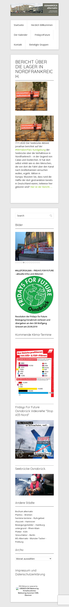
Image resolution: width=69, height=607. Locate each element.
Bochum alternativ (24, 511)
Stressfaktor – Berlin (25, 535)
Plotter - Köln (21, 531)
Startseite (19, 25)
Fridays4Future (42, 34)
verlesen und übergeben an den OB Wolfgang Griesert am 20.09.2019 (32, 323)
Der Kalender (20, 34)
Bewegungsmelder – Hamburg (30, 524)
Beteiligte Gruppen (38, 44)
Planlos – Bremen (23, 514)
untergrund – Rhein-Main (27, 528)
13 (39, 262)
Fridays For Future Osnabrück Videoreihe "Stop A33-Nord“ (34, 411)
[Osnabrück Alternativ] (34, 15)
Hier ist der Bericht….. (41, 186)
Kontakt (18, 44)
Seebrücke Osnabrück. (30, 469)
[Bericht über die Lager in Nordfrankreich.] (31, 109)
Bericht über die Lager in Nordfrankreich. (34, 69)
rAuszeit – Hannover (25, 521)
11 (35, 262)
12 (37, 262)
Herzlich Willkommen (42, 25)
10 (33, 262)
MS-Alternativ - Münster (26, 538)
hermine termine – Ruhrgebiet (29, 518)
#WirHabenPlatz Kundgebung (30, 149)
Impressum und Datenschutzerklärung (30, 572)
